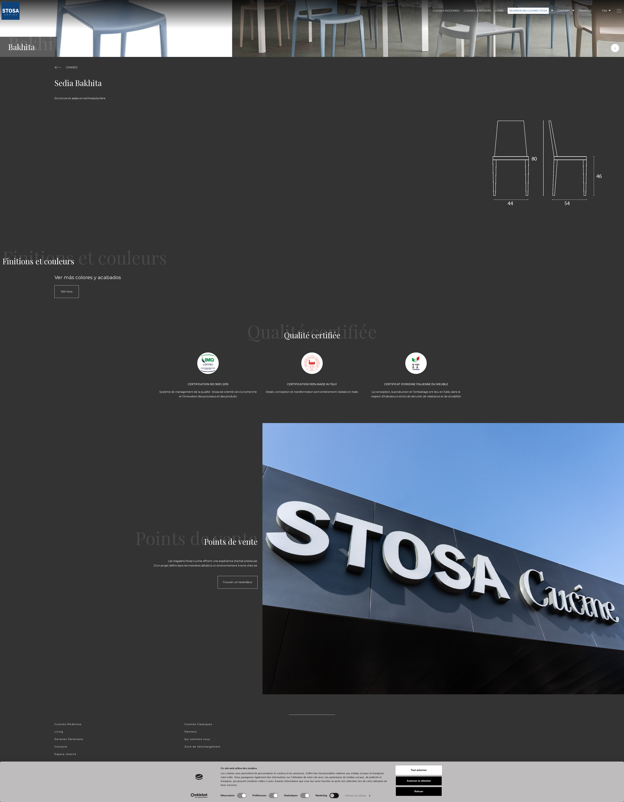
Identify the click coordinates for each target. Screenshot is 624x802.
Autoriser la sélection (419, 780)
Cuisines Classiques (477, 10)
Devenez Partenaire (68, 739)
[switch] (273, 795)
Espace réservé (65, 754)
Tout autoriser (419, 770)
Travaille (585, 10)
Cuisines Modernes (446, 10)
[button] (606, 11)
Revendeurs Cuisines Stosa (528, 10)
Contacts (60, 746)
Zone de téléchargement (202, 746)
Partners (190, 731)
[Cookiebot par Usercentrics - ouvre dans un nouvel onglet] (199, 795)
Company (563, 10)
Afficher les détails (355, 795)
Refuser (418, 791)
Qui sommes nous (197, 739)
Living (499, 10)
